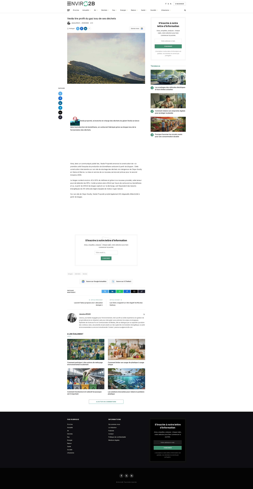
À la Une (76, 10)
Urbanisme (165, 10)
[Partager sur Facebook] (81, 28)
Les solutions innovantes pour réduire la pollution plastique (126, 393)
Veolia (85, 274)
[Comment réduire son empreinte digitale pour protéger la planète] (168, 100)
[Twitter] (60, 93)
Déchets (104, 10)
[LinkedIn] (60, 103)
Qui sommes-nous (114, 424)
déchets (77, 274)
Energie (123, 10)
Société (153, 10)
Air (95, 10)
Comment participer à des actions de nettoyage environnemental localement (85, 363)
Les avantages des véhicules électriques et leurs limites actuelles (170, 88)
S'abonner (179, 4)
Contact (110, 434)
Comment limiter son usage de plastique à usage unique (126, 363)
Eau (113, 10)
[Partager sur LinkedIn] (85, 28)
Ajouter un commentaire (106, 401)
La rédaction (112, 427)
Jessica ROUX (75, 23)
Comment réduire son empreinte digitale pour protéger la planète (170, 112)
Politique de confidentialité (117, 437)
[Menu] (68, 10)
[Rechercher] (185, 10)
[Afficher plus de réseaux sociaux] (89, 28)
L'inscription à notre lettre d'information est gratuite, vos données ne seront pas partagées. (168, 53)
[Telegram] (60, 108)
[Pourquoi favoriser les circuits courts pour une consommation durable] (168, 124)
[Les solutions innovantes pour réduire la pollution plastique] (126, 378)
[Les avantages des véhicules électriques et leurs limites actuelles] (168, 77)
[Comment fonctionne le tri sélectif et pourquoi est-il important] (85, 378)
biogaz (70, 274)
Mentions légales (113, 440)
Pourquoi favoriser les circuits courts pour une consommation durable (168, 135)
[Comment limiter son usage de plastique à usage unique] (126, 349)
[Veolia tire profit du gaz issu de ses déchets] (106, 58)
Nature (133, 10)
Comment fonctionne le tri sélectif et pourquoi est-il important (84, 393)
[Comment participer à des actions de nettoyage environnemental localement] (85, 349)
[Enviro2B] (81, 3)
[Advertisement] (106, 101)
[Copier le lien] (60, 117)
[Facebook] (60, 98)
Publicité (111, 431)
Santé (143, 10)
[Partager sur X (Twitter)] (77, 28)
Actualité (86, 10)
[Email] (60, 112)
